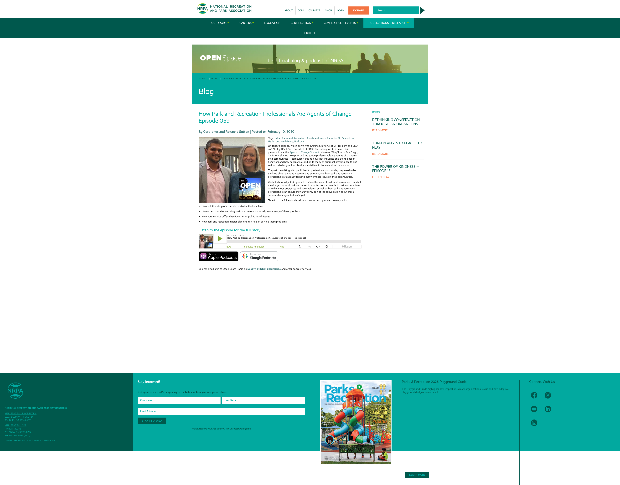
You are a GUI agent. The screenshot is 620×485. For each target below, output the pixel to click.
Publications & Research (387, 23)
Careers (245, 23)
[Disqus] (280, 313)
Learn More (417, 474)
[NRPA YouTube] (536, 411)
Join (301, 10)
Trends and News (316, 138)
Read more (380, 130)
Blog (214, 78)
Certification (301, 23)
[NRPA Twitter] (550, 397)
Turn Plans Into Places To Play (397, 145)
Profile (310, 33)
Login (340, 10)
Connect (314, 10)
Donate (358, 10)
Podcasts (299, 141)
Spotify (252, 268)
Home (202, 78)
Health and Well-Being (280, 141)
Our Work (219, 23)
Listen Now (380, 177)
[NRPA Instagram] (536, 425)
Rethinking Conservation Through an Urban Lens (396, 122)
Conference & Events (340, 23)
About (288, 10)
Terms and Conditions (43, 440)
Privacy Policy (22, 440)
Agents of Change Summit (304, 152)
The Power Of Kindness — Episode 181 (395, 169)
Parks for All (334, 138)
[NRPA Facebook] (536, 397)
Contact (9, 440)
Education (272, 23)
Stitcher (261, 268)
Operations (348, 138)
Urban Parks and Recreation (289, 138)
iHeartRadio (274, 268)
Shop (328, 10)
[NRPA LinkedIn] (550, 411)
